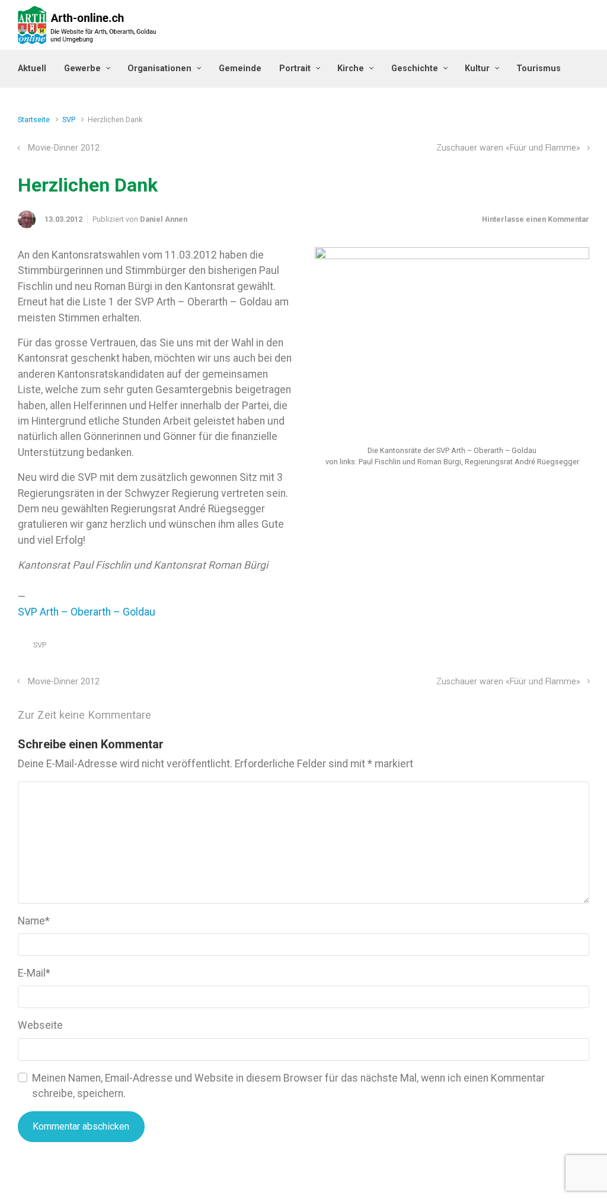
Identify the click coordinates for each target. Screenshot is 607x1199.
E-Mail (34, 973)
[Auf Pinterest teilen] (550, 647)
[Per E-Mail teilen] (567, 647)
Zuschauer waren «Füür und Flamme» (508, 148)
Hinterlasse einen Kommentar (535, 219)
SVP (68, 119)
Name (34, 921)
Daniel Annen (163, 219)
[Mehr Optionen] (583, 647)
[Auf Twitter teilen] (515, 647)
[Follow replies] (167, 715)
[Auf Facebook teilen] (533, 647)
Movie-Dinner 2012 (64, 148)
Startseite (34, 119)
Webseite (40, 1025)
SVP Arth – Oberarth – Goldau (86, 612)
